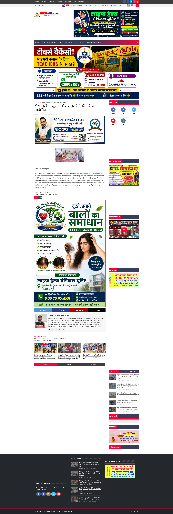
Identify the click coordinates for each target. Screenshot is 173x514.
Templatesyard (49, 511)
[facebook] (124, 1)
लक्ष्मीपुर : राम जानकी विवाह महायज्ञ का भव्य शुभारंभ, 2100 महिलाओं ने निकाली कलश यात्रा (90, 464)
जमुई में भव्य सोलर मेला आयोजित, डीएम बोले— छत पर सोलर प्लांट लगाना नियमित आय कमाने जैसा (67, 5)
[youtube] (137, 1)
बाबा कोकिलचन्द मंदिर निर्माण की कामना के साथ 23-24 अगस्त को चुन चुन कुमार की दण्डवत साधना (132, 5)
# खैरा (40, 197)
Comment (99, 310)
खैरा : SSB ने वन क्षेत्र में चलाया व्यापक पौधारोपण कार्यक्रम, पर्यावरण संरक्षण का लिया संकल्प (44, 357)
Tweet (45, 310)
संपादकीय (97, 42)
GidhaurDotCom (68, 511)
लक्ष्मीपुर (82, 42)
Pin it (81, 310)
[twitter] (131, 1)
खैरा (76, 42)
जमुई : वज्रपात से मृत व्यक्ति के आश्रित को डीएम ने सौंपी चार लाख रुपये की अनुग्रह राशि (127, 409)
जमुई (54, 42)
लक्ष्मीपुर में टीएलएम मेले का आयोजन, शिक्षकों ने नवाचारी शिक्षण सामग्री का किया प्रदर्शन (90, 490)
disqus (69, 365)
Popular (124, 371)
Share (63, 310)
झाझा (59, 42)
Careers (59, 2)
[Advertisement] (70, 380)
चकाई (65, 42)
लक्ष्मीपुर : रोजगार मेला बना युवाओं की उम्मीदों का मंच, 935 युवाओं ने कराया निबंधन (90, 482)
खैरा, (59, 114)
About (44, 2)
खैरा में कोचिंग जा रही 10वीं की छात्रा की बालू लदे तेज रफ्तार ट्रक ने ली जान (94, 357)
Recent (113, 371)
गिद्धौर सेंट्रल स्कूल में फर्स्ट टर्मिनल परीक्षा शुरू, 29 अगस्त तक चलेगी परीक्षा (127, 401)
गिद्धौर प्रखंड (45, 42)
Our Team (68, 2)
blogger (45, 365)
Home (37, 2)
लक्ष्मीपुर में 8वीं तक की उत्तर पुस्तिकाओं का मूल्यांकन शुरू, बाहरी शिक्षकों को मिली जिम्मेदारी (90, 473)
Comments (134, 371)
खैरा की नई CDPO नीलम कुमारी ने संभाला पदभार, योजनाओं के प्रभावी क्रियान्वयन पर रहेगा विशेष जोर (69, 357)
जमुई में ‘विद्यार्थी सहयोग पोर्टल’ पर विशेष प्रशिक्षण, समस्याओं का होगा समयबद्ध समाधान (128, 394)
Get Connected (79, 2)
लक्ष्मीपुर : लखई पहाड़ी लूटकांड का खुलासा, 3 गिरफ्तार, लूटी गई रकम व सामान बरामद (90, 498)
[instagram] (134, 1)
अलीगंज (89, 42)
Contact (51, 2)
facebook (93, 365)
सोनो (71, 42)
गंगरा (102, 5)
